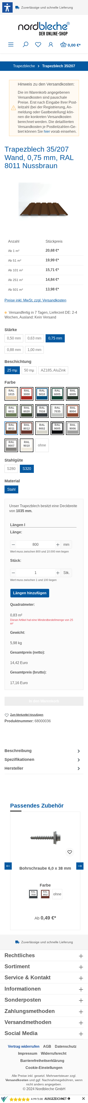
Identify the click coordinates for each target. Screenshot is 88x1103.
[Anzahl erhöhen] (58, 544)
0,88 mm (14, 350)
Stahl (11, 489)
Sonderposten (23, 1000)
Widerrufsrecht (53, 1053)
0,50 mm (14, 338)
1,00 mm (34, 350)
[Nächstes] (79, 866)
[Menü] (11, 44)
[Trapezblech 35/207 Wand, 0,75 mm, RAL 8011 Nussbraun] (44, 208)
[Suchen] (25, 44)
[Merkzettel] (38, 44)
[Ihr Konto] (50, 44)
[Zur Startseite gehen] (44, 28)
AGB (47, 1046)
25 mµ (12, 370)
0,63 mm (34, 338)
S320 (27, 469)
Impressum (27, 1053)
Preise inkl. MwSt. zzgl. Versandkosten (35, 300)
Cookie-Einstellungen (44, 1068)
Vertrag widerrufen (23, 1046)
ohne (42, 445)
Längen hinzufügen (29, 593)
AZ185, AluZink (53, 370)
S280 (11, 469)
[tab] (43, 751)
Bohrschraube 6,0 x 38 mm (45, 868)
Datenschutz (65, 1046)
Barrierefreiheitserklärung (42, 1061)
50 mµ (29, 370)
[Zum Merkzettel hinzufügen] (69, 852)
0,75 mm (55, 338)
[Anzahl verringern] (13, 544)
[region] (44, 208)
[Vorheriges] (8, 866)
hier (47, 131)
